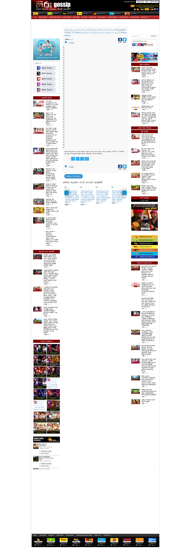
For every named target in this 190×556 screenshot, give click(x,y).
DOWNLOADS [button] (124, 17)
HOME (35, 17)
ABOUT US (98, 535)
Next (124, 193)
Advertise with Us (129, 2)
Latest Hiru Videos (144, 128)
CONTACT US (144, 17)
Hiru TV (40, 13)
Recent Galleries (46, 341)
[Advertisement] (144, 435)
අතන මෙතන (144, 64)
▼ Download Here (45, 451)
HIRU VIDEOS (102, 17)
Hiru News (155, 1)
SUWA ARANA (67, 17)
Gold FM (70, 13)
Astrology (92, 17)
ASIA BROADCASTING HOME (84, 535)
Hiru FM (55, 13)
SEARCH (154, 36)
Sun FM (84, 13)
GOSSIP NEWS (43, 17)
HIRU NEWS (76, 17)
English (139, 1)
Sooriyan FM (100, 13)
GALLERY (84, 17)
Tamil (147, 1)
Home (35, 535)
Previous (66, 193)
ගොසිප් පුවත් (46, 98)
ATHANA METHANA (55, 17)
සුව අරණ (144, 132)
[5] (86, 158)
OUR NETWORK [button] (112, 17)
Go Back (71, 43)
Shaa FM (117, 13)
